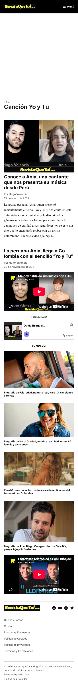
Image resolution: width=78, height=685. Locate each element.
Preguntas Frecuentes (17, 632)
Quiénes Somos (13, 619)
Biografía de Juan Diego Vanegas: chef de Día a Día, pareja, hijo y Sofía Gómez (35, 548)
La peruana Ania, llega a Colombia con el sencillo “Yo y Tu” (38, 253)
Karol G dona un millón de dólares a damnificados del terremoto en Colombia (37, 492)
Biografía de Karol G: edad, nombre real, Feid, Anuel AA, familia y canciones (38, 443)
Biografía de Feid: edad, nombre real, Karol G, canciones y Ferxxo (38, 394)
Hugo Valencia (18, 194)
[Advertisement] (39, 59)
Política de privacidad (17, 644)
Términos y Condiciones (18, 651)
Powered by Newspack (16, 674)
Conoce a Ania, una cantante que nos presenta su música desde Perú (36, 182)
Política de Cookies (15, 638)
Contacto (9, 626)
